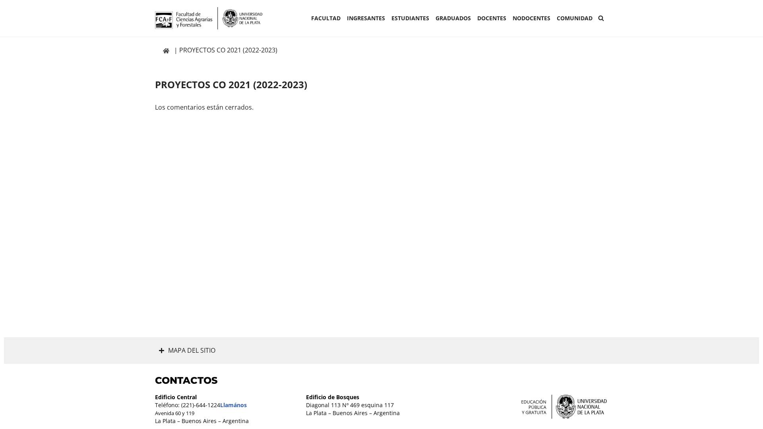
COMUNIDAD (575, 18)
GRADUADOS (453, 18)
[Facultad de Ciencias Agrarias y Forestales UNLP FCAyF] (208, 18)
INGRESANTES (366, 18)
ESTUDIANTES (410, 18)
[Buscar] (601, 18)
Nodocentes (531, 18)
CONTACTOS (186, 380)
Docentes (491, 18)
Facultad (326, 18)
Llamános (233, 405)
